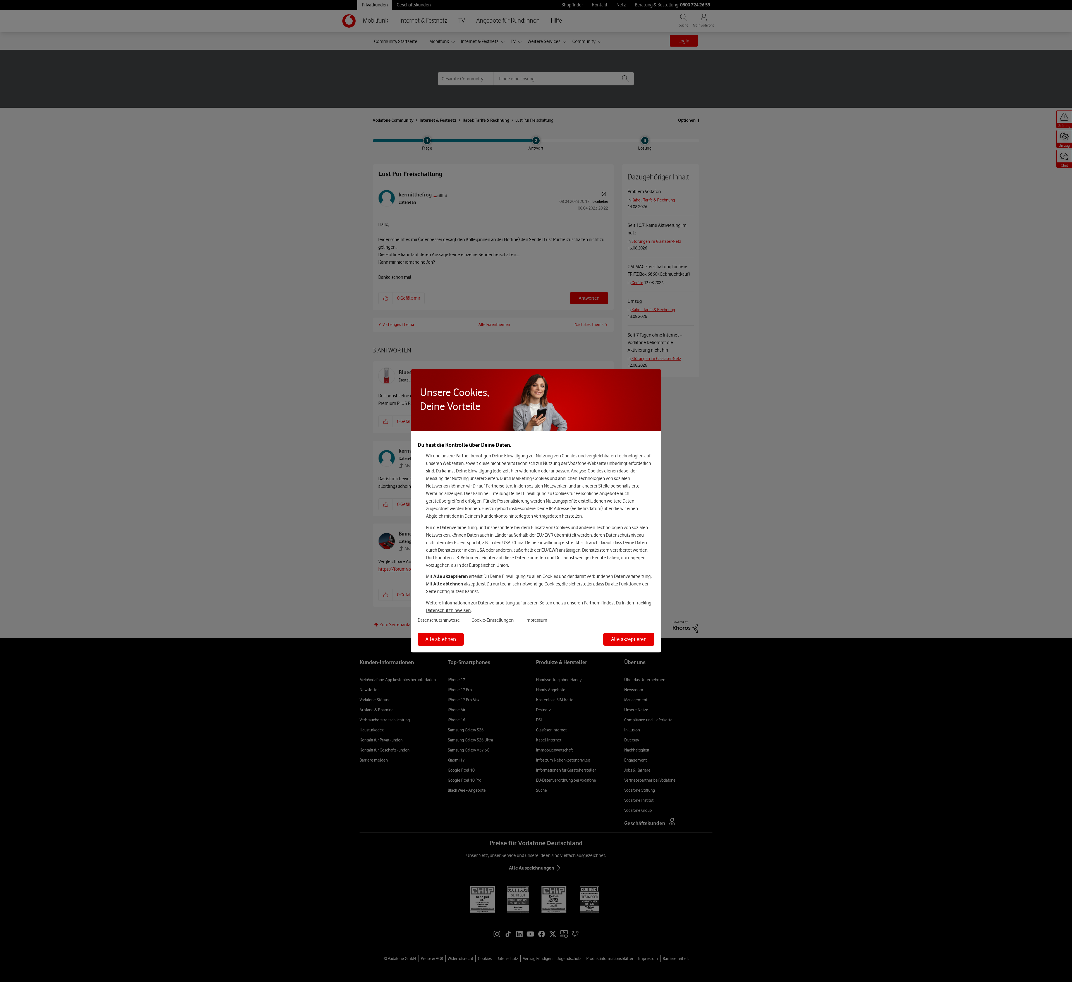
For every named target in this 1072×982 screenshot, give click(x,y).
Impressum (536, 620)
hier (514, 471)
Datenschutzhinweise (439, 620)
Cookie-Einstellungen (493, 620)
